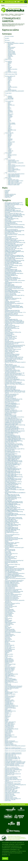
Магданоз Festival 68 (9, 659)
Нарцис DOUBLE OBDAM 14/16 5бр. (11, 527)
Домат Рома (7, 212)
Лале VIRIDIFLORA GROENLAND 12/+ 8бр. (12, 451)
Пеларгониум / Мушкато (10, 696)
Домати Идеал (8, 317)
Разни (9, 70)
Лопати (9, 49)
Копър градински (8, 650)
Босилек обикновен (9, 656)
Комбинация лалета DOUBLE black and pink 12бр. (14, 260)
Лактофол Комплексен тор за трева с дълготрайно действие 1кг (13, 372)
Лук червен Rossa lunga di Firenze (11, 532)
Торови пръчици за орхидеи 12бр (11, 590)
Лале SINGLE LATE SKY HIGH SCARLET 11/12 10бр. (14, 204)
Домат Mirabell (8, 276)
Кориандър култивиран (10, 649)
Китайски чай (8, 559)
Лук (8, 113)
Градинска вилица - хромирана (11, 788)
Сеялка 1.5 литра (8, 759)
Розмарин (10, 148)
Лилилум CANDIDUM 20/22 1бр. (11, 267)
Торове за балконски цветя (13, 160)
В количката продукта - (13, 1)
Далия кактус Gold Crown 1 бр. (11, 556)
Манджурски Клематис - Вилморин (12, 542)
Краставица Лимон (9, 333)
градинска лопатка (9, 796)
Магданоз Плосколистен (10, 740)
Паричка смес (7, 633)
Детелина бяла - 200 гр (10, 450)
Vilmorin (6, 193)
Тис (5, 533)
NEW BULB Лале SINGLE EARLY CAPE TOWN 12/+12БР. (15, 391)
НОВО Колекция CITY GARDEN (11, 72)
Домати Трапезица (9, 364)
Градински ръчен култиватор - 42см (12, 771)
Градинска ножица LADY (10, 789)
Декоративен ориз (9, 296)
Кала (9, 84)
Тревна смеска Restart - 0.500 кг (11, 520)
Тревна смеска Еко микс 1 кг (10, 386)
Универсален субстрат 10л (10, 274)
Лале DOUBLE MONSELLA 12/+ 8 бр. (11, 432)
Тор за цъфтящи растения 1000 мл (12, 401)
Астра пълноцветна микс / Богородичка (13, 687)
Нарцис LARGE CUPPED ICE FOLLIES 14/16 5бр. (14, 518)
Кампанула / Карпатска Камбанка (11, 688)
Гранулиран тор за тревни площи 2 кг (13, 596)
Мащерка (10, 144)
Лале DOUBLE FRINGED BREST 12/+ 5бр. (12, 529)
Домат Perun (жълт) (9, 264)
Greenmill (7, 191)
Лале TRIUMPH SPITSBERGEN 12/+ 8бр (12, 469)
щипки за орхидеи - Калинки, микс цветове (14, 359)
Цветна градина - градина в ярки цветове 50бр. (15, 214)
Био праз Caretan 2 (8, 512)
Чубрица (9, 151)
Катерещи (10, 97)
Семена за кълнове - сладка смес (11, 313)
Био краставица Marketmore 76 (11, 466)
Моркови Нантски (8, 607)
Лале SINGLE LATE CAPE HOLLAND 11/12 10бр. (13, 263)
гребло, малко (8, 800)
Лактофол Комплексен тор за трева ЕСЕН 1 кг (14, 342)
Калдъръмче (7, 737)
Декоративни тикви (9, 700)
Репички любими (8, 615)
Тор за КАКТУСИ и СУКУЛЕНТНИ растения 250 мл (14, 573)
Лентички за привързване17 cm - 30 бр (13, 776)
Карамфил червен (8, 693)
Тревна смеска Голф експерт (10, 247)
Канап (6, 775)
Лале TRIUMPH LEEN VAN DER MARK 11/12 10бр (14, 511)
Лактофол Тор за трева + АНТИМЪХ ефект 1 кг (14, 321)
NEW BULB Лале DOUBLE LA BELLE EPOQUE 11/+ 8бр (15, 424)
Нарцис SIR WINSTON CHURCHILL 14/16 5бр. (13, 478)
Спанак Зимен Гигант (9, 624)
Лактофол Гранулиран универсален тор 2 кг (14, 315)
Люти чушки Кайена (9, 722)
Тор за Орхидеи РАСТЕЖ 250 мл (11, 585)
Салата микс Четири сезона (10, 744)
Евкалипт (7, 316)
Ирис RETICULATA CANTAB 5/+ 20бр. (12, 262)
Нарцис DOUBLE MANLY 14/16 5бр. (11, 513)
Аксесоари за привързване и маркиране (16, 43)
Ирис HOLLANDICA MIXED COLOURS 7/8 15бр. (13, 517)
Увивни (9, 157)
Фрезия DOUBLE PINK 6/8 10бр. (11, 361)
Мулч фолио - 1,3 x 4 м (9, 402)
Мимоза (6, 309)
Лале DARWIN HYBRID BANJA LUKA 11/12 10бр (13, 460)
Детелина (10, 178)
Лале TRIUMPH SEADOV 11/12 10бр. (11, 528)
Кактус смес (7, 628)
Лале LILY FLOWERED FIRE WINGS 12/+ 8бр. (13, 213)
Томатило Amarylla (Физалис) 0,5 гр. (12, 534)
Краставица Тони (8, 602)
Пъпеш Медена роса (9, 727)
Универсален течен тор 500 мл (11, 595)
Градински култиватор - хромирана (12, 787)
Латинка (7, 713)
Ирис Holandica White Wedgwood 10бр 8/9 (13, 271)
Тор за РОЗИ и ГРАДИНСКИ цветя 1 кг (12, 404)
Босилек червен (8, 648)
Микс (9, 146)
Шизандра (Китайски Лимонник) (11, 537)
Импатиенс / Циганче (9, 697)
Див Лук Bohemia (8, 651)
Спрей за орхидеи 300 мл (10, 588)
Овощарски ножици (12, 54)
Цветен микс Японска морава (11, 736)
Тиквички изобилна (9, 616)
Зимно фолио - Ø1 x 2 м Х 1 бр (11, 418)
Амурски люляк (8, 552)
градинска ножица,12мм (9, 794)
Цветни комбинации (12, 90)
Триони (9, 58)
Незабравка (7, 699)
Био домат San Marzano (10, 452)
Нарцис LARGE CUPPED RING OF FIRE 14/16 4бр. (14, 444)
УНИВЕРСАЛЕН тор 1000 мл (10, 406)
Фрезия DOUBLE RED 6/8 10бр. (11, 356)
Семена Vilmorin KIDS (9, 99)
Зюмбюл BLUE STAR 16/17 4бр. (11, 530)
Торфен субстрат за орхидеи (14, 175)
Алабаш (9, 102)
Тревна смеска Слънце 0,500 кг (11, 453)
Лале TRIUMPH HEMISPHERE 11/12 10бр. (12, 495)
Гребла (9, 45)
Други (9, 46)
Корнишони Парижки (9, 743)
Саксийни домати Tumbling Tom (11, 277)
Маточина (10, 143)
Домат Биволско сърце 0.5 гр (11, 566)
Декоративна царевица (10, 668)
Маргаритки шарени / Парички (11, 692)
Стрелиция (7, 318)
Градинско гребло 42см (9, 772)
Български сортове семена (10, 194)
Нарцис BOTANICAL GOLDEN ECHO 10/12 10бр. (13, 221)
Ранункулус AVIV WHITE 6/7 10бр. (11, 238)
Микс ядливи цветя (9, 535)
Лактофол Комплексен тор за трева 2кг (13, 570)
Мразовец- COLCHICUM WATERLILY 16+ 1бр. (13, 215)
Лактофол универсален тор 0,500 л (12, 583)
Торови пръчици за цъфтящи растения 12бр (14, 591)
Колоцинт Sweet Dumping (10, 222)
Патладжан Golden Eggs (10, 209)
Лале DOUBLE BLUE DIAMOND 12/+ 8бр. (12, 464)
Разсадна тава (8, 220)
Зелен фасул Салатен (9, 724)
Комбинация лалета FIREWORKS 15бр (12, 390)
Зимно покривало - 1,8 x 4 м (10, 381)
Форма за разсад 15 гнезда (10, 664)
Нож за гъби (10, 50)
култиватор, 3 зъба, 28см (10, 799)
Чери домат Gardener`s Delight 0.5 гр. (12, 564)
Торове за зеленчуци (12, 161)
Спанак (9, 125)
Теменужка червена (9, 704)
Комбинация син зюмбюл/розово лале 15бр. (13, 399)
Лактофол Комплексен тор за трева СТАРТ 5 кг (14, 448)
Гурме (9, 81)
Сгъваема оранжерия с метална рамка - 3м (13, 358)
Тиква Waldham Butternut (10, 676)
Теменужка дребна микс (10, 701)
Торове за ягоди (11, 170)
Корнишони (10, 111)
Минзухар (10, 67)
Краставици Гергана (9, 341)
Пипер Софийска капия (9, 610)
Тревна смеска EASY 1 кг (9, 465)
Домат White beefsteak (9, 285)
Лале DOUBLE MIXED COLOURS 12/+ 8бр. (12, 471)
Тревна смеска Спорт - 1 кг (10, 473)
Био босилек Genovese (9, 442)
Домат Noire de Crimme (9, 205)
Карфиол (9, 110)
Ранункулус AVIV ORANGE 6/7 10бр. (12, 486)
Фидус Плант (8, 197)
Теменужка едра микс (9, 703)
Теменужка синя (8, 702)
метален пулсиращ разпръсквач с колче (13, 760)
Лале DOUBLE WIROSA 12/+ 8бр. (11, 336)
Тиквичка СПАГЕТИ (9, 544)
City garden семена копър (10, 408)
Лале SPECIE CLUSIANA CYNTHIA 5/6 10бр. (13, 261)
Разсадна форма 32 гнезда (10, 259)
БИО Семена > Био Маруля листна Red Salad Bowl (15, 430)
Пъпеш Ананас (8, 672)
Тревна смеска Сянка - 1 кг (10, 505)
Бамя (9, 103)
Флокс (6, 709)
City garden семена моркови (10, 405)
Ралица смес (7, 637)
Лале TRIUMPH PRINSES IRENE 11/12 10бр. (13, 437)
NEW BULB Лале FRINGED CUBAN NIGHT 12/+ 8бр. (14, 251)
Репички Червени (8, 729)
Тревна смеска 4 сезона (9, 206)
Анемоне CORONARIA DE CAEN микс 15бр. (13, 332)
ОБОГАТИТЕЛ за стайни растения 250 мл (13, 422)
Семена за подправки (9, 132)
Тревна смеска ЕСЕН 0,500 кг (10, 480)
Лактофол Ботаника (9, 195)
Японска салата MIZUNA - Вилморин (12, 354)
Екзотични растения (12, 154)
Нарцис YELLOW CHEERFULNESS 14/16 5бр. (13, 463)
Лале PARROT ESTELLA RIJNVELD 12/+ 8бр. (13, 455)
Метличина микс (8, 639)
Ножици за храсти (11, 53)
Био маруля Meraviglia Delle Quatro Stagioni (13, 461)
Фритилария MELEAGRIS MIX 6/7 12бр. (12, 435)
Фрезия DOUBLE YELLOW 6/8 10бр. (12, 445)
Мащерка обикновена (9, 661)
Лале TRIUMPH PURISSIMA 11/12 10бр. (12, 458)
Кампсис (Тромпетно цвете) (10, 558)
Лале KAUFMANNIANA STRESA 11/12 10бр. (12, 504)
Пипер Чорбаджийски (9, 613)
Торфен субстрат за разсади (14, 176)
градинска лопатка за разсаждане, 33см (13, 798)
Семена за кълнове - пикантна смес (12, 326)
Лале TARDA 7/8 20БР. (9, 397)
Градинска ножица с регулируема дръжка (13, 769)
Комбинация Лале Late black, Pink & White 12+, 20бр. (15, 242)
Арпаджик (7, 38)
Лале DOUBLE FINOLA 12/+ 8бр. (11, 515)
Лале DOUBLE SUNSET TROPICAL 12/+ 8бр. (13, 347)
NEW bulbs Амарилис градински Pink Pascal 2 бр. (14, 568)
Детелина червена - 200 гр (10, 467)
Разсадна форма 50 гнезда (10, 272)
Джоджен (10, 134)
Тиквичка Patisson (8, 678)
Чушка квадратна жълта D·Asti (11, 674)
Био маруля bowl (8, 500)
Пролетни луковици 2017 (10, 76)
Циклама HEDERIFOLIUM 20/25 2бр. (12, 427)
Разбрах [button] (5, 858)
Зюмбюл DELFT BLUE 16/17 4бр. (11, 441)
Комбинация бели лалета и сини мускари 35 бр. (14, 322)
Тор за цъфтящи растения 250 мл (12, 574)
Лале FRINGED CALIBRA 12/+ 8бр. (11, 459)
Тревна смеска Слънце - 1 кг (10, 470)
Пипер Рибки (7, 625)
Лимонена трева (11, 141)
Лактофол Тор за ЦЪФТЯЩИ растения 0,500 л (14, 576)
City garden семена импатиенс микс (12, 400)
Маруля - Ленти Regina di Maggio (12, 351)
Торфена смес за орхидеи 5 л (10, 299)
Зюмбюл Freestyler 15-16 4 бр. (11, 239)
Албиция (6, 541)
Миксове (9, 155)
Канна (9, 85)
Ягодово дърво (8, 329)
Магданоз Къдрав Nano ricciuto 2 (11, 741)
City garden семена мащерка (10, 416)
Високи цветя (8, 638)
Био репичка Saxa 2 (9, 526)
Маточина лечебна (9, 654)
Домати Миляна (8, 304)
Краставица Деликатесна (10, 360)
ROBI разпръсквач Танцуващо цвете (12, 792)
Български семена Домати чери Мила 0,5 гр (14, 346)
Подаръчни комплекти (12, 69)
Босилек (9, 133)
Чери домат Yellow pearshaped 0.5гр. (12, 310)
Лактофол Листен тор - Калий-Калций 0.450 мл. (15, 375)
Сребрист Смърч (8, 554)
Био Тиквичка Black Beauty (10, 482)
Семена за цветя (8, 152)
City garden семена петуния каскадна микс (13, 382)
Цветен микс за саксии (9, 670)
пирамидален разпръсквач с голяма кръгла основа (15, 761)
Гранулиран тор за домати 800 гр (12, 598)
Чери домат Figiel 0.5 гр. (10, 352)
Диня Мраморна (8, 414)
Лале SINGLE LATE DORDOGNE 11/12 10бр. (13, 278)
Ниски (9, 156)
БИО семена (7, 40)
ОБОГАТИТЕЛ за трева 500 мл (11, 410)
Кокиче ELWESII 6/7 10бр (10, 454)
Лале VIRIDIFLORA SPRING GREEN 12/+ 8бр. (13, 468)
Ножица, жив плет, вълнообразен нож (13, 773)
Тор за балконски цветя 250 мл (11, 584)
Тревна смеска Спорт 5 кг (10, 491)
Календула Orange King (9, 629)
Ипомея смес (7, 643)
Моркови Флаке (8, 735)
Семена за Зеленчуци (19, 14)
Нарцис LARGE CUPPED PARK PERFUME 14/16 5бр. (14, 428)
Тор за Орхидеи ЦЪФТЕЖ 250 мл (11, 586)
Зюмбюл (9, 63)
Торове (2, 15)
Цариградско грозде (12, 129)
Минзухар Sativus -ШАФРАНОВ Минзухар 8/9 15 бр (15, 345)
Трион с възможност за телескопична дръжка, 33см (15, 784)
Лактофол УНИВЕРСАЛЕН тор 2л (11, 582)
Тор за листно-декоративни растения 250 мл (14, 580)
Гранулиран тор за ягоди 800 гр (11, 597)
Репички (9, 121)
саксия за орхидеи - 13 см (10, 350)
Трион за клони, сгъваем (10, 785)
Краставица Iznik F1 (9, 353)
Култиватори (11, 48)
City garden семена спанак (10, 389)
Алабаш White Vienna (9, 681)
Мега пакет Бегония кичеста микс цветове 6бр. (15, 224)
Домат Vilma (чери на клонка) (11, 279)
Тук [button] (9, 854)
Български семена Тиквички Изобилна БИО (13, 411)
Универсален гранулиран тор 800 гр (12, 603)
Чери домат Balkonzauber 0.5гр (11, 319)
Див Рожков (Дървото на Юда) (11, 545)
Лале (9, 66)
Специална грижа (11, 159)
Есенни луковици (8, 61)
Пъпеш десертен (8, 614)
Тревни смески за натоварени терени (15, 180)
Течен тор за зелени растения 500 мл (12, 592)
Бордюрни (10, 96)
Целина (9, 131)
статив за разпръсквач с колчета (12, 764)
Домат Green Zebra (9, 254)
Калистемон (7, 331)
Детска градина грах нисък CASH (11, 343)
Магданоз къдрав (8, 620)
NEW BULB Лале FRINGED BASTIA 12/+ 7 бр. (13, 298)
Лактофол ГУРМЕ (8, 196)
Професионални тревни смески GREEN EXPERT (14, 91)
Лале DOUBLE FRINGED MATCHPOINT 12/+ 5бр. (14, 440)
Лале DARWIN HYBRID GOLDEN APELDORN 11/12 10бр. (15, 514)
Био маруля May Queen (9, 477)
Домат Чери (7, 225)
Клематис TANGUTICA (9, 546)
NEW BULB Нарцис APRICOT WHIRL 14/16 (13, 210)
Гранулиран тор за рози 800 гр (11, 599)
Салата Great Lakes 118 (9, 726)
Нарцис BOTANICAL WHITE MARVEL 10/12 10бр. (14, 501)
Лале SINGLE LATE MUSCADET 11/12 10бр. (12, 507)
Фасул (9, 127)
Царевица (10, 128)
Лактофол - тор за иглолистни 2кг (12, 301)
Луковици (11, 14)
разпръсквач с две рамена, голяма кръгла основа (15, 762)
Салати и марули (11, 123)
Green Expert (7, 190)
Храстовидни (10, 98)
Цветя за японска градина (10, 631)
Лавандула (10, 139)
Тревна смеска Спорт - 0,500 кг (11, 462)
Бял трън (7, 565)
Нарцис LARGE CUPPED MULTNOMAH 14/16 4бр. (14, 307)
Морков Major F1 (8, 283)
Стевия (6, 300)
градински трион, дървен (10, 795)
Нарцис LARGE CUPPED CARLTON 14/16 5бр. (13, 487)
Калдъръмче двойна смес (10, 635)
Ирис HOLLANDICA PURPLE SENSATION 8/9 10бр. (14, 258)
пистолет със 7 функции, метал (11, 767)
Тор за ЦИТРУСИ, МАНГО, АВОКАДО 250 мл (13, 575)
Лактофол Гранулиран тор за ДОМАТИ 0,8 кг (14, 303)
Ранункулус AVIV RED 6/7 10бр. (11, 521)
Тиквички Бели (8, 732)
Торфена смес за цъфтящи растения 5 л (13, 747)
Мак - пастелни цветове (10, 550)
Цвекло (9, 130)
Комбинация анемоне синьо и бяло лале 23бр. (14, 244)
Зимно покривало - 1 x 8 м (10, 369)
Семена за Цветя (4, 14)
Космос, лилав (8, 665)
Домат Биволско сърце (9, 232)
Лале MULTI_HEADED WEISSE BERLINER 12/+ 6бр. (14, 256)
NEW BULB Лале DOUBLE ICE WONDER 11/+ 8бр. (14, 255)
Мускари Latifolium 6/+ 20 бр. (10, 415)
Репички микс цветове (9, 334)
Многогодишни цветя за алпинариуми (13, 632)
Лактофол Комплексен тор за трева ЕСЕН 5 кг (14, 569)
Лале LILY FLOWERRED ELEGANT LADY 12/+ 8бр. (14, 357)
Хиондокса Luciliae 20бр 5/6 (10, 388)
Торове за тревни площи (13, 168)
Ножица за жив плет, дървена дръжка (13, 783)
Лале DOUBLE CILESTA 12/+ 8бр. (11, 498)
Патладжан (10, 116)
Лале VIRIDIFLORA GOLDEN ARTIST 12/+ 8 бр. (13, 286)
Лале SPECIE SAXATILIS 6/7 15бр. (11, 269)
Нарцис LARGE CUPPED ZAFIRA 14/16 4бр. (13, 208)
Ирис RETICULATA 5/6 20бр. (10, 243)
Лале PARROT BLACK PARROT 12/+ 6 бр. (12, 436)
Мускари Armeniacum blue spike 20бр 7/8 (13, 287)
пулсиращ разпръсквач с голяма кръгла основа (14, 763)
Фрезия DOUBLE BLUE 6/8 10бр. (11, 503)
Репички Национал (9, 730)
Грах (9, 106)
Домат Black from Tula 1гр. (10, 327)
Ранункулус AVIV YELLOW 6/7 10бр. (12, 426)
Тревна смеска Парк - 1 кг (10, 523)
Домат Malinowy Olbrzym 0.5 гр (11, 314)
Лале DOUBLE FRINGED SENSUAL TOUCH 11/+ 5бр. (14, 290)
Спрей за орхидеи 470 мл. (10, 587)
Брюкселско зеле (11, 105)
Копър (9, 137)
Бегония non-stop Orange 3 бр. (11, 561)
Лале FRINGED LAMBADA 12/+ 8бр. (11, 510)
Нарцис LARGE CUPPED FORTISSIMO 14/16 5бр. (14, 502)
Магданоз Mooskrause (9, 660)
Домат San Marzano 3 (9, 219)
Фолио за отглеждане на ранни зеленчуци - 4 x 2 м (15, 312)
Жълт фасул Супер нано (10, 723)
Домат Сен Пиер (8, 289)
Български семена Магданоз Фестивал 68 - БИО (14, 373)
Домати (9, 108)
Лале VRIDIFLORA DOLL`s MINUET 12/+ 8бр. (13, 270)
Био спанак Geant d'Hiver (10, 449)
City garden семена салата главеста (12, 379)
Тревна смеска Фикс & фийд (10, 413)
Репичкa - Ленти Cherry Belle (11, 338)
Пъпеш (9, 120)
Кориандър (10, 138)
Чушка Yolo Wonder (9, 673)
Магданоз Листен (8, 540)
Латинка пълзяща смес (9, 645)
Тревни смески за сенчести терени (15, 182)
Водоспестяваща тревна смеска (11, 423)
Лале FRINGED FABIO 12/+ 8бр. (10, 475)
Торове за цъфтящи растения (14, 169)
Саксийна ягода (8, 685)
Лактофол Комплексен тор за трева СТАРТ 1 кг (14, 295)
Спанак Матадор (8, 335)
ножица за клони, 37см (9, 793)
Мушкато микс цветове (10, 325)
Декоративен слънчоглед (10, 711)
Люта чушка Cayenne (9, 675)
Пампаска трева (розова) (10, 549)
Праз (9, 119)
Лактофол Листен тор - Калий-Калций (13, 383)
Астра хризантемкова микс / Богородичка (13, 686)
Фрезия (9, 71)
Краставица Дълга (9, 297)
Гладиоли (10, 80)
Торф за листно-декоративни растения (16, 173)
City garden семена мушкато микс (12, 394)
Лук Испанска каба (8, 605)
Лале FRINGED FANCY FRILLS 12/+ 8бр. (12, 494)
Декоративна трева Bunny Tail (11, 562)
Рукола (6, 683)
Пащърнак (10, 117)
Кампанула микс (8, 689)
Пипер (9, 118)
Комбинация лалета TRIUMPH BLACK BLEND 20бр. (15, 380)
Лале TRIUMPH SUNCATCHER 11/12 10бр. (12, 472)
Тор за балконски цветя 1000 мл (11, 377)
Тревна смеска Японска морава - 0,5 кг (12, 757)
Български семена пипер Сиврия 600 (12, 305)
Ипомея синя (7, 644)
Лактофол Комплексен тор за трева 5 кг (13, 481)
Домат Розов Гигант (9, 348)
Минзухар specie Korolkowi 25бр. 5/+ (12, 241)
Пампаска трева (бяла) (9, 567)
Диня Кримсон (8, 733)
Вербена (6, 691)
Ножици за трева (11, 52)
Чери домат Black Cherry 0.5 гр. (11, 553)
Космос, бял (7, 666)
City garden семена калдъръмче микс (12, 370)
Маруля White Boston (9, 725)
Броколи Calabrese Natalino (10, 679)
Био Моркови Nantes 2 (9, 531)
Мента (9, 145)
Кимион (9, 136)
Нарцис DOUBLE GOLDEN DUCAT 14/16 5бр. (13, 497)
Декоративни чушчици (10, 705)
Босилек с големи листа (10, 647)
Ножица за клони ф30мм (10, 368)
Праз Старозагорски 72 (9, 604)
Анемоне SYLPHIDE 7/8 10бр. (10, 488)
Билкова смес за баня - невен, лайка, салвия (13, 248)
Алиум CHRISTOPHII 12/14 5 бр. (11, 236)
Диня (9, 107)
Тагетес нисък (8, 684)
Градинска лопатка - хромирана (11, 786)
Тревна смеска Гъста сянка (10, 253)
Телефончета (8, 698)
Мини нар (7, 340)
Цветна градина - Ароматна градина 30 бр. (14, 202)
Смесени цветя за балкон (10, 630)
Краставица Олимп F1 (9, 344)
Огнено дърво (8, 551)
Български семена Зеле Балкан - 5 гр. (12, 246)
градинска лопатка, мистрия (11, 797)
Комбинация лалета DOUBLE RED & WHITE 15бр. (14, 230)
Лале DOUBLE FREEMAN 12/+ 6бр (11, 275)
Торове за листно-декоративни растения (16, 165)
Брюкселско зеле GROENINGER (11, 680)
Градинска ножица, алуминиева (11, 778)
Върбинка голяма (8, 636)
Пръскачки (10, 55)
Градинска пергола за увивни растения (13, 349)
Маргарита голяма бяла (10, 641)
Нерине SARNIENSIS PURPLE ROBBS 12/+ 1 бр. (13, 419)
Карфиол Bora (8, 268)
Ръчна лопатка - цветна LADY (11, 790)
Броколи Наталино (9, 731)
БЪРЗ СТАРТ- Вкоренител (10, 571)
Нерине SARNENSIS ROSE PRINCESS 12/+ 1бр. (13, 282)
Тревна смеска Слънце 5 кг (10, 485)
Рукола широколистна (9, 734)
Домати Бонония (8, 330)
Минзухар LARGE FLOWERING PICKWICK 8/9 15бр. (14, 509)
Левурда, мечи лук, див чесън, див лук (13, 250)
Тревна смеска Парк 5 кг (10, 434)
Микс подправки (8, 627)
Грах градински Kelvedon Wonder (11, 728)
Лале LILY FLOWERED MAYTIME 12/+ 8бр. (13, 292)
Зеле (9, 109)
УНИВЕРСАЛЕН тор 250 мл (10, 577)
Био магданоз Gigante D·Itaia (10, 496)
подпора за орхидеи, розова (10, 294)
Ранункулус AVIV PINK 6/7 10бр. (11, 506)
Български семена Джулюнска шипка (12, 366)
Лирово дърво (8, 555)
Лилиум (9, 86)
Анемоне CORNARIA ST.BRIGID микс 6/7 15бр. (13, 320)
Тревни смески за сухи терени (14, 183)
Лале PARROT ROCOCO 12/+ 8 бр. (11, 223)
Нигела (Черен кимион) (9, 557)
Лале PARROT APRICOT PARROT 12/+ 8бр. (13, 524)
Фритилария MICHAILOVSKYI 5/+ (11, 229)
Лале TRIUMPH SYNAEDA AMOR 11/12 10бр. (13, 456)
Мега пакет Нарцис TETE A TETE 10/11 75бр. (13, 443)
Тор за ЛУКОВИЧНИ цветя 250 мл (11, 572)
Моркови (10, 115)
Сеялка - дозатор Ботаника (10, 403)
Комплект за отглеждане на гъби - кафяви (14, 306)
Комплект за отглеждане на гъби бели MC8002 (14, 367)
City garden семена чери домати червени (13, 374)
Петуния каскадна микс (10, 707)
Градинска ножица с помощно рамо (12, 768)
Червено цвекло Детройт (10, 721)
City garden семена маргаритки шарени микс (14, 420)
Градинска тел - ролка (9, 774)
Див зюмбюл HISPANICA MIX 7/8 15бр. (12, 328)
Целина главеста (8, 618)
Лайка (9, 140)
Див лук (9, 135)
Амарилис (10, 62)
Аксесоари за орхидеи (9, 36)
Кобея (6, 690)
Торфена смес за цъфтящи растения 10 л (13, 752)
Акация (6, 563)
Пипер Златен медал (9, 609)
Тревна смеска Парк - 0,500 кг (11, 508)
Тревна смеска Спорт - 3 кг (10, 755)
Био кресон (7, 516)
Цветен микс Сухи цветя (10, 694)
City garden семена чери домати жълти (13, 421)
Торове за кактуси (11, 164)
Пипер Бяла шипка (8, 612)
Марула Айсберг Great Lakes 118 (11, 682)
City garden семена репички (10, 398)
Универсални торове (12, 171)
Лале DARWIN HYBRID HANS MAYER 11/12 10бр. (14, 476)
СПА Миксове (10, 150)
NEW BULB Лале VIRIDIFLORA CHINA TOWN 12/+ (14, 273)
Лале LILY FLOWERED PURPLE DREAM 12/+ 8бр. (14, 226)
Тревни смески (8, 177)
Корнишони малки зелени (10, 667)
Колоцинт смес (8, 646)
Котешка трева (8, 237)
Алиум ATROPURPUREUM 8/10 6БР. (12, 407)
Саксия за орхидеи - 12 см (10, 337)
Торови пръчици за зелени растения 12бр (13, 589)
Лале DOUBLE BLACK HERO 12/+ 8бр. (12, 446)
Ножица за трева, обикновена (11, 777)
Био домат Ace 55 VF (9, 433)
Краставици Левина (9, 593)
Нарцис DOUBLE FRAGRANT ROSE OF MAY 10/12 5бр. (15, 438)
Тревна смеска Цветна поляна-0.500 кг (13, 431)
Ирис (9, 64)
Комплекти (7, 15)
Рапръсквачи (10, 56)
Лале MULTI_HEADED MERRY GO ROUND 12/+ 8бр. (14, 240)
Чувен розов (7, 640)
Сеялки (9, 57)
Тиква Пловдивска (8, 623)
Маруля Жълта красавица (10, 622)
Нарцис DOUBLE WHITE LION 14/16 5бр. (12, 457)
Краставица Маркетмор (10, 302)
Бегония (9, 79)
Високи (9, 153)
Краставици (10, 112)
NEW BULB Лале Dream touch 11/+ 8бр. (12, 311)
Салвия (9, 149)
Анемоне (9, 78)
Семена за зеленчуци (9, 101)
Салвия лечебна (8, 658)
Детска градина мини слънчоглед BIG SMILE (14, 538)
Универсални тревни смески (13, 184)
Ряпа (9, 122)
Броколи (9, 104)
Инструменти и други (16, 15)
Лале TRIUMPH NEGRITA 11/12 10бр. (11, 525)
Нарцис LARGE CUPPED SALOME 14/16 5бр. (13, 483)
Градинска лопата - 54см (10, 770)
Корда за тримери (11, 47)
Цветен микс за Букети (10, 669)
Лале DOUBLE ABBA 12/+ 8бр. (10, 519)
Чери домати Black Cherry (10, 207)
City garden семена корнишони (11, 412)
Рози (6, 95)
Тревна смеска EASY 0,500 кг (10, 447)
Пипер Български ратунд (10, 611)
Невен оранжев (8, 710)
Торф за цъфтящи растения (13, 174)
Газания (6, 695)
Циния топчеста (8, 712)
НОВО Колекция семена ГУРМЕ (11, 74)
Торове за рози (11, 167)
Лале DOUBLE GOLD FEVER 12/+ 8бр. (12, 522)
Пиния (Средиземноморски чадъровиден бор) (14, 560)
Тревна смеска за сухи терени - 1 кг (12, 756)
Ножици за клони (11, 51)
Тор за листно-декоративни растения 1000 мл (14, 417)
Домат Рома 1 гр (8, 536)
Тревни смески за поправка (13, 181)
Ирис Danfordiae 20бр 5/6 (10, 257)
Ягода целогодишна (9, 671)
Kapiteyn (6, 192)
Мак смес (7, 642)
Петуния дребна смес (9, 634)
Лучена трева (8, 715)
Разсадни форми (8, 93)
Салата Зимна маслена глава (11, 606)
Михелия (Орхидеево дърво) (10, 543)
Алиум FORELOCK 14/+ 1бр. (10, 249)
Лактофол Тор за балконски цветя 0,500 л (13, 581)
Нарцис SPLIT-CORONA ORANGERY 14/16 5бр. (13, 474)
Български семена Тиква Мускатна (12, 355)
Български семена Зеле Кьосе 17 (11, 233)
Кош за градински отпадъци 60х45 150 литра (14, 288)
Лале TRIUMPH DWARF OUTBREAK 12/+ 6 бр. (13, 245)
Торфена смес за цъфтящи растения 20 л (13, 753)
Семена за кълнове (11, 124)
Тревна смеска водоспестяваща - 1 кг (12, 758)
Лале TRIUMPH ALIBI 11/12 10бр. (11, 252)
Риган (9, 147)
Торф (6, 172)
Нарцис (9, 68)
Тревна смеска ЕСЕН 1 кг (10, 499)
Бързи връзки (10, 44)
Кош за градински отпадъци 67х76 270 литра (14, 211)
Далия (9, 82)
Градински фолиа (8, 59)
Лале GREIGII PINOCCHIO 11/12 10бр (11, 484)
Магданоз (10, 142)
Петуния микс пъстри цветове (11, 706)
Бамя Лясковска (8, 621)
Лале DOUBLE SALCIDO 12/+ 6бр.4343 (12, 203)
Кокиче (9, 65)
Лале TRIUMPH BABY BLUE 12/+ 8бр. (12, 218)
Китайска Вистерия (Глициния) (11, 539)
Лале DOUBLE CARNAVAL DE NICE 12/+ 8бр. (13, 479)
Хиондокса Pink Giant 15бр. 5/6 (11, 378)
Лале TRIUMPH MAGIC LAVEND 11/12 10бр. (13, 439)
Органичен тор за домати (10, 293)
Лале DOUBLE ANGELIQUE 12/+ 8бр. (11, 429)
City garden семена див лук (10, 425)
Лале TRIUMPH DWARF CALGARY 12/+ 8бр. (13, 231)
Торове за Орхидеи (11, 166)
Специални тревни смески (13, 179)
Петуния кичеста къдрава (10, 708)
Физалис (6, 626)
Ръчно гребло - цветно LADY (11, 791)
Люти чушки (10, 114)
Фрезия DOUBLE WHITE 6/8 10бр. (11, 291)
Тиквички (10, 126)
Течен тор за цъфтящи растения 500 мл (13, 594)
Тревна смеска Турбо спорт (10, 376)
